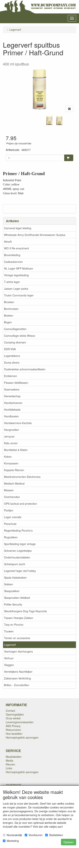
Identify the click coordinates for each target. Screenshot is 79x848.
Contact (10, 710)
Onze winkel (13, 718)
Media (9, 760)
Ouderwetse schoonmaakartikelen (24, 369)
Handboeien (11, 416)
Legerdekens (12, 356)
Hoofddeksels (12, 409)
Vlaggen (9, 665)
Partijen (8, 510)
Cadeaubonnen (13, 262)
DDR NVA (10, 349)
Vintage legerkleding (16, 275)
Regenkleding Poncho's (18, 530)
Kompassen (11, 463)
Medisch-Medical (14, 483)
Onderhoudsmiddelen (17, 557)
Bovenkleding (12, 255)
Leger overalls (12, 517)
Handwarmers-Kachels (18, 423)
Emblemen (10, 376)
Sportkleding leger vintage (20, 544)
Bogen (8, 322)
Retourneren (13, 730)
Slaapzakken (12, 591)
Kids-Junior (11, 443)
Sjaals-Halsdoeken (15, 577)
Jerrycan (9, 436)
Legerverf (10, 645)
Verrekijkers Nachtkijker (18, 671)
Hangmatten (11, 430)
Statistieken (56, 835)
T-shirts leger (12, 282)
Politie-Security (13, 604)
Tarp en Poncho (13, 624)
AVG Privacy (13, 726)
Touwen (9, 631)
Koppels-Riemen (14, 470)
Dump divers (11, 362)
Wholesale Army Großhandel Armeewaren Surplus (34, 235)
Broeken (9, 302)
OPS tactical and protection (20, 503)
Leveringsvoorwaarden (20, 722)
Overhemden (12, 497)
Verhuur (9, 658)
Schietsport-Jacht (14, 564)
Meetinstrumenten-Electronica (22, 477)
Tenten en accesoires (17, 638)
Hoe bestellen (14, 733)
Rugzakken (11, 537)
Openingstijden (15, 714)
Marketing (13, 841)
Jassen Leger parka (16, 288)
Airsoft (8, 241)
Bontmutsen (11, 309)
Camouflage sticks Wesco (19, 336)
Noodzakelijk (14, 835)
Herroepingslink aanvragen (22, 737)
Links (9, 768)
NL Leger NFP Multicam (18, 268)
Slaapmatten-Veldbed (17, 598)
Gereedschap (12, 396)
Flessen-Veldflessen (16, 383)
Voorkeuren (36, 835)
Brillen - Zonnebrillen (16, 685)
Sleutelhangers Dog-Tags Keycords (25, 611)
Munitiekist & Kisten (16, 450)
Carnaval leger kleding (17, 228)
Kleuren (10, 764)
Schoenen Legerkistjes (18, 551)
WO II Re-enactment (16, 248)
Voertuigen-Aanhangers (18, 651)
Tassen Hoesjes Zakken (18, 618)
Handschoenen (13, 403)
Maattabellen (13, 757)
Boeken (8, 315)
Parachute (10, 524)
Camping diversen (15, 342)
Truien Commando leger (19, 295)
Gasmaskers (11, 389)
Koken (8, 456)
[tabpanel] (49, 120)
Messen (9, 490)
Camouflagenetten (15, 329)
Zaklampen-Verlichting (17, 678)
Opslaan (68, 842)
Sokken (8, 584)
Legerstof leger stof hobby (20, 571)
